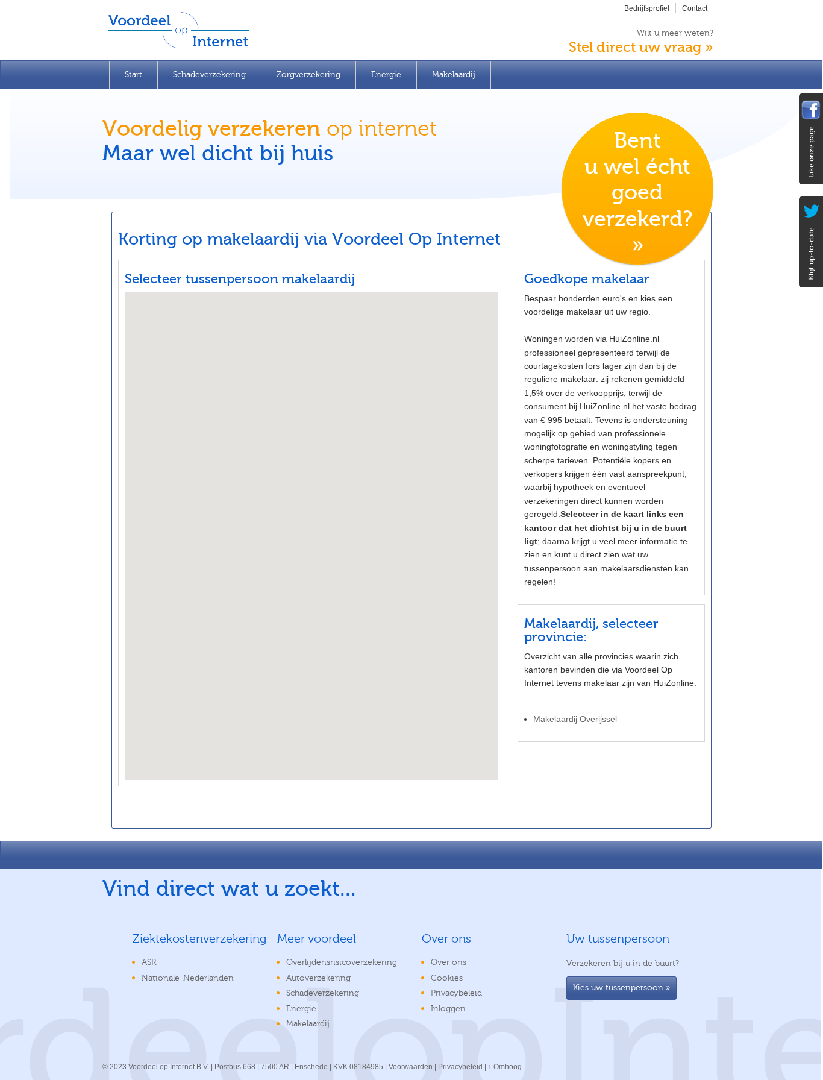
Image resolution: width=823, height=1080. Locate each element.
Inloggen (448, 1009)
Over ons (448, 962)
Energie (386, 75)
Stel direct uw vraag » (641, 47)
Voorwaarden (411, 1067)
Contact (694, 8)
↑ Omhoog (505, 1067)
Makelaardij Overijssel (575, 719)
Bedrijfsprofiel (646, 8)
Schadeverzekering (209, 75)
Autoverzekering (318, 978)
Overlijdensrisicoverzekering (341, 962)
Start (133, 75)
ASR (149, 962)
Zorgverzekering (308, 75)
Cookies (447, 978)
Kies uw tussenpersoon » (621, 988)
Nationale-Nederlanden (188, 978)
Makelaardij (453, 75)
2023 (118, 1067)
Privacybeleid (456, 993)
